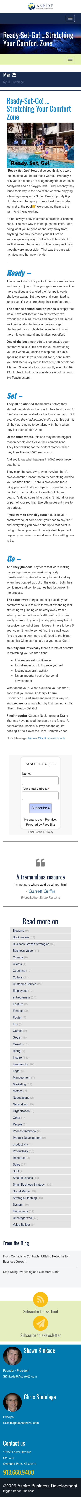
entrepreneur (21, 997)
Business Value (23, 950)
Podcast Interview (24, 1131)
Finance (18, 1011)
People (17, 1124)
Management (21, 1077)
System (18, 1204)
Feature (18, 1004)
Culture (17, 977)
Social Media (21, 1191)
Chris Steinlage (40, 1396)
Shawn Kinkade (39, 1350)
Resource (19, 1158)
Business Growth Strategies (31, 944)
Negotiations (21, 1097)
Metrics (17, 1091)
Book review (21, 937)
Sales (16, 1164)
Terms (38, 831)
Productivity (20, 1151)
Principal (8, 1417)
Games (17, 1031)
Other (16, 1117)
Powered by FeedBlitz (40, 824)
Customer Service (24, 984)
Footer (17, 1017)
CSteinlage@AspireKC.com (21, 1423)
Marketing (19, 1084)
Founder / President (16, 1370)
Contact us (14, 1443)
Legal (16, 1071)
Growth (17, 1044)
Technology (20, 1211)
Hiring (17, 1051)
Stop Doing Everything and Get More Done (31, 1272)
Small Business (23, 1178)
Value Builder (21, 1224)
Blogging (18, 930)
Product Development (27, 1137)
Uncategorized (22, 1218)
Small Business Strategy (29, 1184)
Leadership (20, 1064)
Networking (20, 1104)
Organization (21, 1111)
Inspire (17, 1057)
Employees (20, 990)
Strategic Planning (25, 1198)
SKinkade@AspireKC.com (20, 1376)
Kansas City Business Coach (46, 738)
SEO (16, 1171)
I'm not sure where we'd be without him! (41, 886)
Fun (15, 1024)
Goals (17, 1037)
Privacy (49, 831)
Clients (17, 964)
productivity (20, 1144)
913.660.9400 (18, 1472)
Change (18, 957)
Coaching (19, 970)
